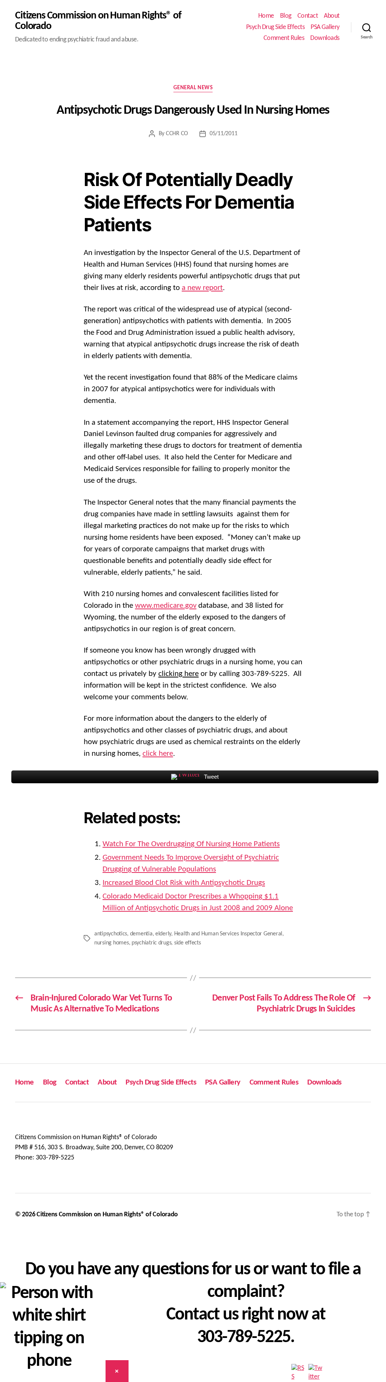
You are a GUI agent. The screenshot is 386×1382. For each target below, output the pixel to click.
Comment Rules (284, 38)
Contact (307, 16)
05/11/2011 (223, 134)
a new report (202, 288)
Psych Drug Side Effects (275, 27)
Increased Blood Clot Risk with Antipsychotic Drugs (184, 883)
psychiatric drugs (151, 943)
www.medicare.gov (165, 606)
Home (266, 16)
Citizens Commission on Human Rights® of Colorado (98, 21)
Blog (285, 16)
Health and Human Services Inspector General (228, 934)
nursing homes (111, 943)
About (332, 16)
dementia (141, 934)
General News (193, 88)
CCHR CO (177, 134)
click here (157, 754)
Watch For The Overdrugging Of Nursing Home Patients (191, 844)
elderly (163, 934)
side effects (187, 943)
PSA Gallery (325, 27)
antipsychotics (110, 934)
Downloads (325, 38)
